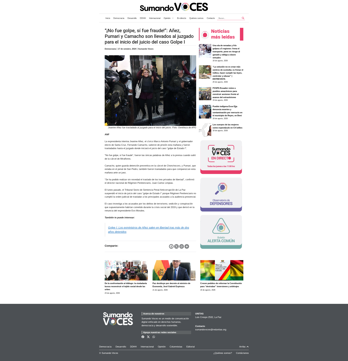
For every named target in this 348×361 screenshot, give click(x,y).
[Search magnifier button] (243, 18)
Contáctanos (242, 353)
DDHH (143, 18)
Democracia (118, 18)
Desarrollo (132, 18)
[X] (176, 246)
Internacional (154, 18)
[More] (186, 246)
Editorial (190, 346)
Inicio (107, 18)
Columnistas (176, 346)
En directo (181, 18)
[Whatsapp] (181, 246)
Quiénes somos (196, 18)
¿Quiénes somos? (222, 353)
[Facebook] (171, 246)
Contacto (211, 18)
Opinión (167, 18)
